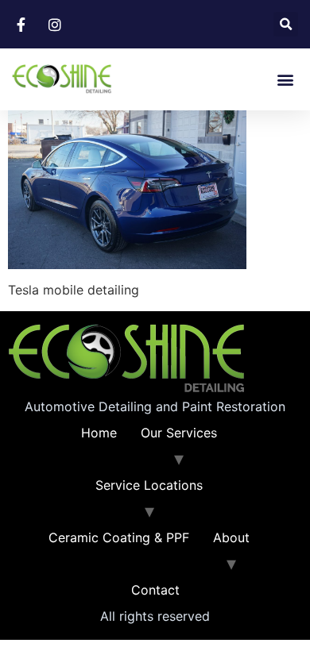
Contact (155, 590)
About (231, 537)
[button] (285, 24)
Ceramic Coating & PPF (118, 537)
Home (99, 433)
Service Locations (149, 485)
